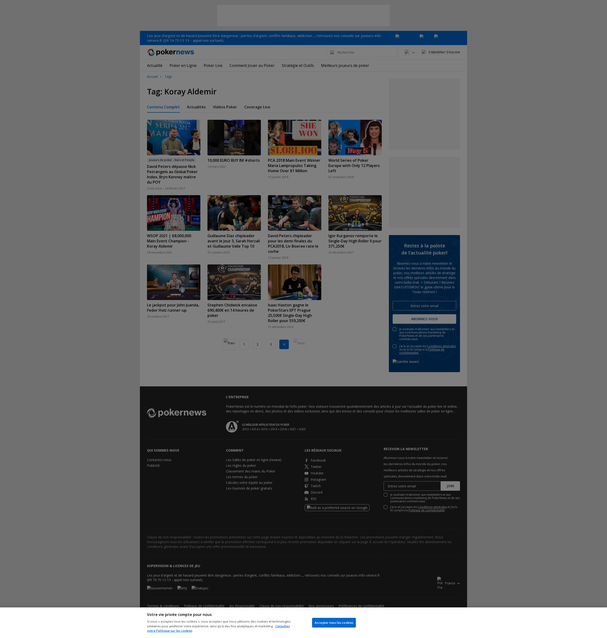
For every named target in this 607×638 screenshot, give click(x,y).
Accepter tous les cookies (334, 622)
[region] (303, 622)
